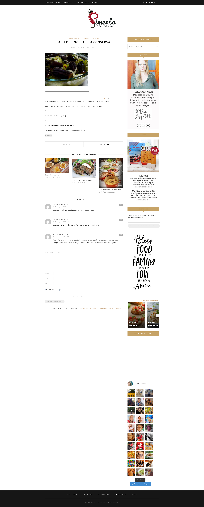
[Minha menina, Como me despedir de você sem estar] (131, 446)
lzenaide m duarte (61, 204)
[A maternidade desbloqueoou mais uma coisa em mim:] (131, 393)
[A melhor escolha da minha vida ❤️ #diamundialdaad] (149, 428)
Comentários (64, 144)
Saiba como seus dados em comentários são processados (99, 308)
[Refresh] (60, 290)
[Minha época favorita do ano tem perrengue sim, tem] (149, 446)
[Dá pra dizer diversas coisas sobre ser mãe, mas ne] (140, 463)
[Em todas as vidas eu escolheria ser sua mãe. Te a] (131, 428)
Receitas (95, 38)
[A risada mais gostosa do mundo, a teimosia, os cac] (149, 437)
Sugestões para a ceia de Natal (110, 190)
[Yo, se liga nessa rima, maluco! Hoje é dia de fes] (140, 401)
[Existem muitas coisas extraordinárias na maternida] (131, 401)
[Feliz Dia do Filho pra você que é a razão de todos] (140, 428)
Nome (47, 273)
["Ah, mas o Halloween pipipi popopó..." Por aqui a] (131, 455)
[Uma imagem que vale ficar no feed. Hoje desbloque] (131, 410)
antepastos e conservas (79, 38)
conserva (48, 135)
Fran (105, 99)
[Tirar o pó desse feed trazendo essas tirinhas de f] (149, 455)
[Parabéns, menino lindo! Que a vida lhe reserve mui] (131, 463)
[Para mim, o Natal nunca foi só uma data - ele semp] (140, 446)
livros (95, 2)
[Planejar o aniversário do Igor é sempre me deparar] (149, 419)
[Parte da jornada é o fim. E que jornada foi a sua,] (149, 463)
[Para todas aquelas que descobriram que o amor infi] (149, 401)
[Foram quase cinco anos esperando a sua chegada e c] (140, 419)
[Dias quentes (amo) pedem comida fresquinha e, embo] (140, 472)
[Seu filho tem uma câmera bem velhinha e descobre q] (149, 472)
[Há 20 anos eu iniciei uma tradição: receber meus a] (140, 410)
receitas (68, 2)
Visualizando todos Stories (149, 301)
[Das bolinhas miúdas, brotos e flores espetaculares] (149, 410)
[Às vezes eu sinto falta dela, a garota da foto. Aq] (131, 437)
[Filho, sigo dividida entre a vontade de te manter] (140, 437)
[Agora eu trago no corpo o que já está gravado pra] (140, 455)
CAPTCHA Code (78, 296)
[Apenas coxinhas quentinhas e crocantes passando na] (131, 472)
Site (46, 283)
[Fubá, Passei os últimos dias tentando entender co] (140, 393)
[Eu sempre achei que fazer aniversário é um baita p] (131, 419)
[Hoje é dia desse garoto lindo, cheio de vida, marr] (149, 393)
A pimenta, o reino (53, 2)
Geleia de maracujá (52, 175)
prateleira (82, 2)
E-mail (47, 278)
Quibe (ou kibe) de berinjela (82, 181)
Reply (121, 204)
